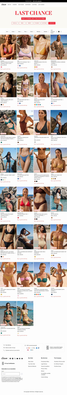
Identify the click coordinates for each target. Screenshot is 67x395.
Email (3, 371)
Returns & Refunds (32, 366)
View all (15, 23)
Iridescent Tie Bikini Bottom (8, 328)
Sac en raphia (54, 214)
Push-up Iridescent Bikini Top (58, 251)
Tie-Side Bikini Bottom (23, 99)
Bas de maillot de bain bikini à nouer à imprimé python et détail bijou (41, 176)
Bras (22, 23)
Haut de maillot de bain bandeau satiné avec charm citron (24, 291)
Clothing (44, 23)
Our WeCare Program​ (58, 363)
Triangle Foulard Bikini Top (41, 137)
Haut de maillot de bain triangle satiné (23, 329)
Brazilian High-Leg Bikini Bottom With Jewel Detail (8, 252)
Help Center (30, 361)
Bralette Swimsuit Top (23, 62)
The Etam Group (57, 366)
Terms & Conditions (45, 366)
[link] (9, 4)
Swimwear (51, 23)
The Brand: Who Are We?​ (59, 361)
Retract (42, 371)
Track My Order (31, 363)
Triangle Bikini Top (22, 214)
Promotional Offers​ (45, 361)
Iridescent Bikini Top (56, 175)
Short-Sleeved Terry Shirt (8, 175)
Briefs (29, 23)
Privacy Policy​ (44, 368)
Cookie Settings (44, 377)
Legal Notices (44, 363)
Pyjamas (37, 23)
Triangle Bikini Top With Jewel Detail (7, 100)
